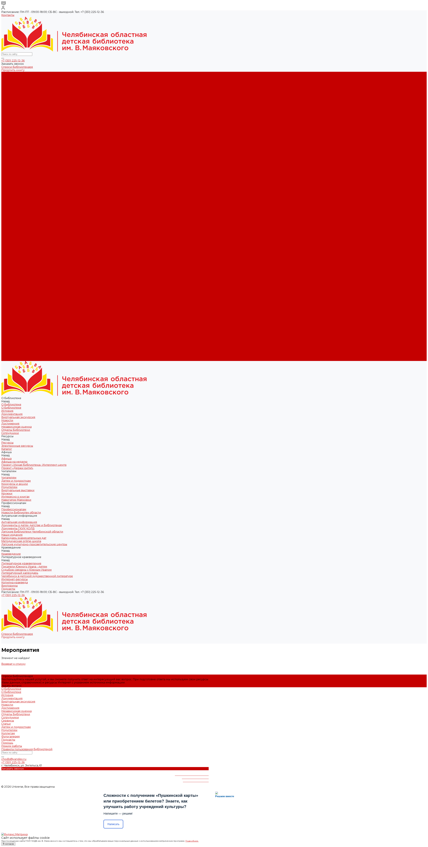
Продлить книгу (13, 70)
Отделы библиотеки (15, 98)
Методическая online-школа (21, 178)
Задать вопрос (11, 685)
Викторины (9, 210)
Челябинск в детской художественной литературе (37, 200)
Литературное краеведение (21, 187)
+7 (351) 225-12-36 (13, 60)
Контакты (7, 15)
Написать (113, 824)
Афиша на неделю (14, 117)
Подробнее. (192, 841)
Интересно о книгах (15, 146)
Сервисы (7, 720)
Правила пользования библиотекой (26, 749)
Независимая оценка (16, 95)
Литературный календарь (19, 197)
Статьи (6, 723)
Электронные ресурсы (17, 108)
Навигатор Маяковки (16, 149)
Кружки (6, 143)
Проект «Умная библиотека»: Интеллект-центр (34, 121)
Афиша (6, 260)
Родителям (9, 136)
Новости (7, 89)
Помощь (7, 742)
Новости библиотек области (21, 156)
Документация (12, 82)
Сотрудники (10, 102)
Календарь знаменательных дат (23, 175)
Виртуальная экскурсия (18, 86)
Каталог (6, 111)
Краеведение (11, 330)
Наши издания (12, 171)
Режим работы (11, 746)
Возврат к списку (13, 664)
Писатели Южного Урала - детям (24, 191)
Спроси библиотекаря (17, 67)
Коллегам (8, 733)
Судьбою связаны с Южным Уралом (26, 194)
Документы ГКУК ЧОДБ (18, 165)
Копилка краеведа (14, 206)
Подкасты (8, 359)
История (7, 79)
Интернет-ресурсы (14, 203)
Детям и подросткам (16, 130)
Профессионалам (13, 299)
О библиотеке (11, 76)
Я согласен (8, 844)
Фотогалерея (10, 736)
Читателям (8, 273)
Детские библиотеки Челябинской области (32, 168)
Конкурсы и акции (14, 133)
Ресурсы (7, 251)
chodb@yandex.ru (13, 759)
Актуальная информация (19, 159)
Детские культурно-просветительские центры (34, 181)
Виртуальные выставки (17, 140)
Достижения (10, 92)
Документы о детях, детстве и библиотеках (31, 162)
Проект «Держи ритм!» (17, 124)
